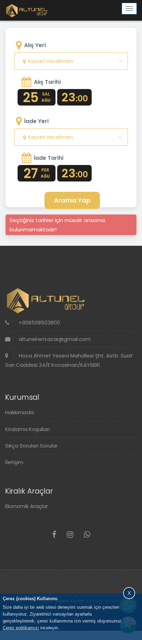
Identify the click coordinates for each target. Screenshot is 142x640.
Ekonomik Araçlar (26, 506)
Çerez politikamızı (21, 627)
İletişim (14, 462)
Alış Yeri (35, 45)
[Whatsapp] (87, 535)
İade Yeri (36, 121)
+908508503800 (38, 322)
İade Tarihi (48, 158)
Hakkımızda (19, 412)
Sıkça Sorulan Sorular (31, 445)
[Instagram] (70, 535)
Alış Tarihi (47, 82)
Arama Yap (72, 200)
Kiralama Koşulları (27, 429)
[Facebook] (54, 535)
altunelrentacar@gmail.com (54, 339)
